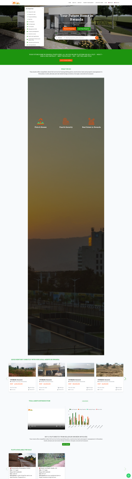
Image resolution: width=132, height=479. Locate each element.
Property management (33, 31)
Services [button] (79, 2)
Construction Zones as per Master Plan (34, 39)
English (111, 2)
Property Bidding (31, 16)
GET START (66, 444)
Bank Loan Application (33, 36)
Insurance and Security (33, 42)
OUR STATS (85, 401)
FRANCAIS (117, 2)
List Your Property (83, 29)
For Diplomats (31, 24)
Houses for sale (31, 12)
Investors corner (99, 2)
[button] (73, 409)
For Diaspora (31, 21)
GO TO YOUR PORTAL (66, 60)
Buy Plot (29, 19)
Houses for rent (31, 14)
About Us (74, 2)
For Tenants (31, 26)
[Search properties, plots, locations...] (96, 37)
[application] (85, 419)
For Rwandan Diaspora (62, 33)
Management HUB (32, 29)
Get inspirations (32, 44)
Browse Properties (69, 29)
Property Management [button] (88, 2)
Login (106, 2)
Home (70, 2)
